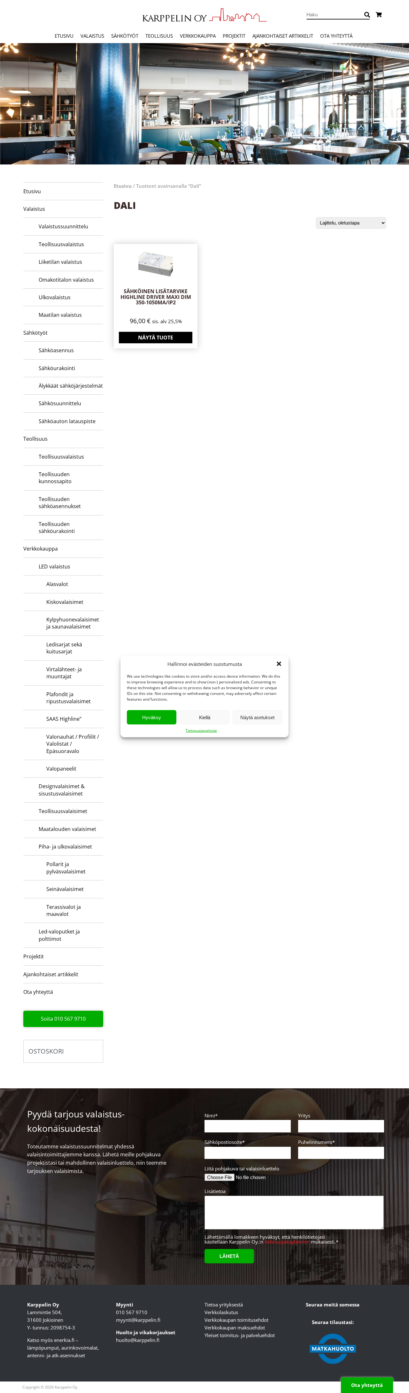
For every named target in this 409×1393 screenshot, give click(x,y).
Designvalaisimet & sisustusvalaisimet (62, 790)
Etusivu (64, 36)
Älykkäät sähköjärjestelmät (71, 385)
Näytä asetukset (257, 717)
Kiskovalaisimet (64, 601)
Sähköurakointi (57, 368)
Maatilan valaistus (60, 314)
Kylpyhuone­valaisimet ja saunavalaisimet (72, 623)
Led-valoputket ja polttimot (59, 935)
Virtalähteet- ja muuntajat (64, 673)
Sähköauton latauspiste (67, 421)
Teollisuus (159, 36)
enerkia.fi (64, 1340)
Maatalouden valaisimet (67, 829)
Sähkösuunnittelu (60, 403)
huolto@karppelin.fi (137, 1340)
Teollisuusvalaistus (61, 244)
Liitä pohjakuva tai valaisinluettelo (241, 1168)
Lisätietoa (215, 1191)
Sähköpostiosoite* (224, 1142)
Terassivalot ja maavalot (63, 910)
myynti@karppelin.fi (138, 1320)
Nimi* (211, 1116)
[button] (279, 664)
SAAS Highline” (63, 718)
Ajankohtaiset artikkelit (282, 36)
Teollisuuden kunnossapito (55, 478)
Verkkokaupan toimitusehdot (236, 1320)
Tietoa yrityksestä (223, 1304)
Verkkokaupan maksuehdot (234, 1327)
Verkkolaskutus (221, 1312)
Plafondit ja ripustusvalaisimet (68, 698)
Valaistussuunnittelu (63, 226)
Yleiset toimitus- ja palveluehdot (239, 1335)
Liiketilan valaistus (60, 261)
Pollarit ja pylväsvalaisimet (66, 868)
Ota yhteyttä (336, 36)
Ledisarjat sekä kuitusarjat (64, 648)
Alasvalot (57, 584)
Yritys (304, 1116)
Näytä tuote (155, 337)
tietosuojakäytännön (287, 1241)
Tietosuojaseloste (201, 730)
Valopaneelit (61, 768)
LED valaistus (54, 566)
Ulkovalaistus (55, 297)
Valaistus (92, 36)
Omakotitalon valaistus (66, 279)
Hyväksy (151, 717)
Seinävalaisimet (65, 889)
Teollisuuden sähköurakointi (57, 528)
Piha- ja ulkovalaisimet (65, 846)
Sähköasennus (56, 350)
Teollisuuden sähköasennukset (60, 503)
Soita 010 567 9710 (63, 1018)
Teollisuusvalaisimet (63, 811)
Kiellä (204, 717)
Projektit (234, 36)
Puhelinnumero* (316, 1142)
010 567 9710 (131, 1312)
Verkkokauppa (198, 36)
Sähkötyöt (124, 36)
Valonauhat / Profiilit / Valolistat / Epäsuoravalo (72, 744)
